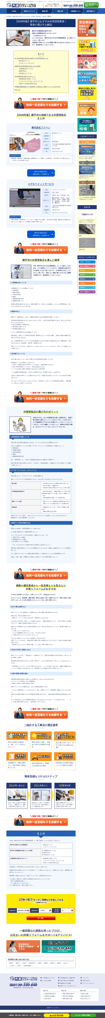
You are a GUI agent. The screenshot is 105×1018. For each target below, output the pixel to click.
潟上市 (65, 963)
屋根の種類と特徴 (67, 998)
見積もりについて (29, 11)
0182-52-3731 (56, 210)
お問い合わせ (86, 980)
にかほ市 (11, 965)
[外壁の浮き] (87, 247)
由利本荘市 (32, 963)
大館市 (39, 963)
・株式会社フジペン (24, 61)
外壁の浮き (82, 249)
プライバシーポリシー (88, 983)
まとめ (18, 90)
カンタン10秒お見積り (83, 1015)
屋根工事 (60, 11)
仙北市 (19, 965)
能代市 (46, 963)
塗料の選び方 (47, 998)
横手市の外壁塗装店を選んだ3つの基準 (28, 66)
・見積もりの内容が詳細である (27, 83)
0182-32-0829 (56, 148)
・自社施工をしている (24, 73)
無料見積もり (91, 11)
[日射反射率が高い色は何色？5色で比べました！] (87, 173)
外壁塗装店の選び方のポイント (25, 76)
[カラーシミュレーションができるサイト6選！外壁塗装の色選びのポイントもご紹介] (87, 153)
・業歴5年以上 (22, 71)
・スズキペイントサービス (26, 63)
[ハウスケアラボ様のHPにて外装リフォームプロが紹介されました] (87, 217)
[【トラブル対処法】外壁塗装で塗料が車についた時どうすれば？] (87, 194)
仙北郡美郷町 (27, 965)
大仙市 (24, 963)
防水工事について (86, 998)
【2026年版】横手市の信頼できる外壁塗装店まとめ (32, 58)
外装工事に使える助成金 (67, 980)
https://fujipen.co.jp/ (57, 151)
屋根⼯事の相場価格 (68, 996)
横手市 (18, 963)
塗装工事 (45, 11)
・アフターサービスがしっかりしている (30, 81)
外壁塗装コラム (75, 11)
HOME (14, 11)
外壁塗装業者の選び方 (50, 993)
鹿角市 (59, 963)
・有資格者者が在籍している (27, 79)
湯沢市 (52, 963)
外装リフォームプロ (52, 1007)
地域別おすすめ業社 (65, 983)
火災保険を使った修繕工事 (67, 977)
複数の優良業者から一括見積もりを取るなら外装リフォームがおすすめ (38, 87)
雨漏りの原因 (84, 993)
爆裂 (80, 235)
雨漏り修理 (83, 990)
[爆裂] (87, 233)
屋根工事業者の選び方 (68, 993)
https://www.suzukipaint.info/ (59, 212)
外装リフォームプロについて (68, 986)
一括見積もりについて (48, 977)
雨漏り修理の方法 (86, 996)
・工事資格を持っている (25, 68)
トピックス (85, 977)
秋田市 (11, 963)
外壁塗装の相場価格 (49, 996)
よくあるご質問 (46, 980)
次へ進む (41, 918)
